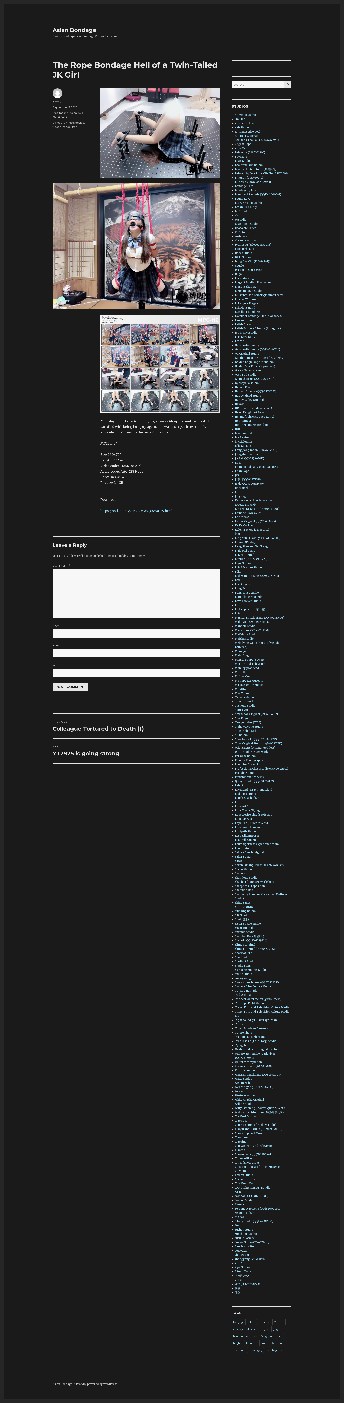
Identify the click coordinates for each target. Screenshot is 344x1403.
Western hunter (245, 1095)
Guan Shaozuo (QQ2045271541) (254, 379)
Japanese (252, 1343)
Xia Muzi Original (246, 1116)
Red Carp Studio (245, 793)
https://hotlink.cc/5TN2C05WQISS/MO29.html (136, 511)
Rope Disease (244, 819)
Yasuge (239, 1204)
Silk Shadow (243, 915)
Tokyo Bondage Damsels (251, 1028)
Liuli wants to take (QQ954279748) (257, 576)
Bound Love (242, 198)
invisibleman (243, 441)
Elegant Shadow (245, 286)
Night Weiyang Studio (249, 726)
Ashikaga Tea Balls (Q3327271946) (257, 140)
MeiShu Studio (244, 638)
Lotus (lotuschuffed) (248, 597)
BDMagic (241, 156)
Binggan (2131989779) (249, 177)
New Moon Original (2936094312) (256, 714)
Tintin (239, 1024)
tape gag (256, 1350)
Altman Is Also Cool (247, 131)
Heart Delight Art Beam (250, 412)
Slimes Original (245, 944)
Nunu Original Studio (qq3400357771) (258, 743)
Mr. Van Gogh (243, 676)
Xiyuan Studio (244, 1175)
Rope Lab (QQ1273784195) (251, 823)
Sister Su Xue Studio (248, 923)
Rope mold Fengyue (248, 827)
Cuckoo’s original (246, 240)
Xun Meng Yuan (245, 1183)
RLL (237, 802)
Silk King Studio (245, 911)
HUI (237, 429)
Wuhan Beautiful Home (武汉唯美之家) (259, 1112)
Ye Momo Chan (244, 1213)
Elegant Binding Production (253, 282)
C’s (237, 215)
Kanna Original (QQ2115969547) (255, 521)
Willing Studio (244, 1104)
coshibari (241, 236)
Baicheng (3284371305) (250, 152)
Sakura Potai (243, 856)
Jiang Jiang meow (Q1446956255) (256, 450)
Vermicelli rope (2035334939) (253, 1066)
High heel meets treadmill (252, 425)
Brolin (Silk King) (246, 207)
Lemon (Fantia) (245, 542)
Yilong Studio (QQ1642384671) (254, 1221)
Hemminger (243, 420)
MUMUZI (241, 689)
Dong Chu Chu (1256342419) (252, 261)
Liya (238, 580)
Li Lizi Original (244, 555)
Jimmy (57, 101)
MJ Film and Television (250, 664)
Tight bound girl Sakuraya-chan (256, 1020)
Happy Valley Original (249, 400)
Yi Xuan (240, 1217)
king (238, 534)
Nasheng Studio (245, 705)
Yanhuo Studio (244, 1200)
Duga (238, 274)
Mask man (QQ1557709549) (252, 630)
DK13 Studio (243, 257)
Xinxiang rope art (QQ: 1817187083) (257, 1167)
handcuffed (70, 126)
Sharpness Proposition (250, 886)
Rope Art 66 (242, 806)
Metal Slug (242, 655)
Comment (62, 565)
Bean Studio (243, 161)
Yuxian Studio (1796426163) (252, 1242)
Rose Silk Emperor (247, 835)
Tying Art (241, 1045)
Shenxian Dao (244, 890)
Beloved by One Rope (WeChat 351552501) (261, 173)
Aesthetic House (245, 123)
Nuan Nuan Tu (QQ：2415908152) (256, 739)
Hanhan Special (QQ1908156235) (255, 391)
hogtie (237, 1343)
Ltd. (237, 605)
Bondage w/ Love (246, 190)
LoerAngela (242, 584)
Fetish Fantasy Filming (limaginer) (258, 328)
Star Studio (242, 957)
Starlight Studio (245, 961)
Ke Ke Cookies (244, 525)
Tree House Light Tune (250, 1037)
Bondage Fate (244, 186)
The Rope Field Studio (249, 1003)
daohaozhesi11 (244, 249)
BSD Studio (242, 211)
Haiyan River (243, 387)
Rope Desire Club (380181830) (254, 814)
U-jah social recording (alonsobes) (257, 1049)
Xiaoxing (241, 1141)
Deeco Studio (243, 253)
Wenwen (240, 1091)
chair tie (264, 1322)
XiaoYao (240, 1150)
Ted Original (243, 995)
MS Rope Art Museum (249, 680)
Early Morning (244, 278)
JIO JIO (239, 475)
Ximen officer (244, 1158)
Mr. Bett (240, 672)
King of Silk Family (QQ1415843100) (257, 538)
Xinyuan (240, 1171)
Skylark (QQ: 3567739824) (251, 940)
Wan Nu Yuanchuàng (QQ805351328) (258, 1074)
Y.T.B (238, 1192)
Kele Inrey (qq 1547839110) (252, 529)
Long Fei (240, 588)
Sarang (239, 861)
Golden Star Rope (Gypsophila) (255, 366)
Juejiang (240, 496)
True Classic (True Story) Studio (255, 1041)
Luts (238, 613)
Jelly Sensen (243, 446)
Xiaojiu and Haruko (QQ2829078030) (258, 1129)
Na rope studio (244, 697)
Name (57, 625)
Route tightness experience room (257, 844)
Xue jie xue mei (245, 1179)
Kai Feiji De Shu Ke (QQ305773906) (257, 509)
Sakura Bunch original (249, 852)
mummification (272, 1343)
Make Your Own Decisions (252, 622)
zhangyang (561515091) (250, 1259)
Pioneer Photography (249, 760)
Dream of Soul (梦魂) (248, 270)
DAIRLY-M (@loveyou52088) (253, 244)
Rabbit (239, 785)
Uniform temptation (248, 1062)
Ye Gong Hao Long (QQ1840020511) (257, 1208)
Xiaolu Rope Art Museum (251, 1133)
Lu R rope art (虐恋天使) (250, 609)
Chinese (69, 122)
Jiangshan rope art (247, 454)
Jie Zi (238, 462)
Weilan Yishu (243, 1083)
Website (59, 665)
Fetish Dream (244, 324)
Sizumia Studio (244, 932)
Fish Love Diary (245, 337)
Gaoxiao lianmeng (247, 345)
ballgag (57, 122)
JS (236, 492)
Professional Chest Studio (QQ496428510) (261, 768)
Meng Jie (241, 651)
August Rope (243, 144)
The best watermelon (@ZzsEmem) (258, 999)
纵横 (237, 1288)
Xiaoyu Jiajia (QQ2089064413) (254, 1154)
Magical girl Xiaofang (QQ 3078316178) (259, 617)
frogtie (57, 126)
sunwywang (243, 978)
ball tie (251, 1322)
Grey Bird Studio (245, 374)
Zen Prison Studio (246, 1246)
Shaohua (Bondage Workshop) (254, 882)
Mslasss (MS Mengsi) (249, 685)
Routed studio (244, 848)
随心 (237, 1292)
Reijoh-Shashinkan (247, 798)
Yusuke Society (244, 1238)
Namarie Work (244, 701)
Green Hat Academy (248, 370)
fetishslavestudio (246, 332)
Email (57, 645)
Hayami (240, 404)
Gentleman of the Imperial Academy (259, 358)
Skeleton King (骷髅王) (249, 936)
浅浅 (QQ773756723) (247, 1284)
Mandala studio (245, 626)
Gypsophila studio (247, 383)
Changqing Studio (246, 224)
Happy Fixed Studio (248, 395)
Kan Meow (242, 517)
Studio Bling (243, 965)
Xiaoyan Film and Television (254, 1146)
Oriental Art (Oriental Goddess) (255, 747)
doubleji (240, 265)
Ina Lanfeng (243, 437)
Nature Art (241, 710)
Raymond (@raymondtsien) (253, 789)
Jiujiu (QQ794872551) (248, 479)
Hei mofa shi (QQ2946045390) (254, 416)
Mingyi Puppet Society (250, 659)
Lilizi (238, 571)
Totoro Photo (243, 1032)
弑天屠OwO (242, 1275)
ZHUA (238, 1263)
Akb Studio (242, 127)
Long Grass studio (247, 592)
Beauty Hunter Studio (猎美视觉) (255, 169)
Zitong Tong (243, 1271)
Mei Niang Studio (246, 634)
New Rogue (242, 718)
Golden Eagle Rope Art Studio (254, 362)
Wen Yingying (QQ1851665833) (254, 1087)
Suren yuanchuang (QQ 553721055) (257, 982)
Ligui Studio (243, 563)
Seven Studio (243, 869)
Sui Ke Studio (243, 974)
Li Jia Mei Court (245, 550)
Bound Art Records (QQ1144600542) (258, 194)
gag (275, 1329)
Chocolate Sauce (245, 228)
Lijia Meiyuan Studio (248, 567)
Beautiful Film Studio (249, 165)
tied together (275, 1350)
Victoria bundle (245, 1070)
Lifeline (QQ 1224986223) (251, 559)
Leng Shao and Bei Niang (251, 546)
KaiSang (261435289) (248, 513)
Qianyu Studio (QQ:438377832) (254, 781)
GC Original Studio (247, 353)
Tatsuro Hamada (246, 990)
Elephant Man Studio (248, 291)
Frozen (239, 341)
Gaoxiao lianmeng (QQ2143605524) (257, 349)
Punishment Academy (249, 777)
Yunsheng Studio (246, 1234)
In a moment (243, 433)
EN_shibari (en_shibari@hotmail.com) (259, 295)
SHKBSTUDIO (244, 907)
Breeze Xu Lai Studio (248, 203)
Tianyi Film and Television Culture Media (262, 1007)
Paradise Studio (245, 756)
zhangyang (242, 1255)
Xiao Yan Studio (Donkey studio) (255, 1125)
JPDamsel (241, 488)
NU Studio (241, 735)
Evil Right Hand (245, 307)
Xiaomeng (242, 1137)
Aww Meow (242, 148)
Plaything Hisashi (246, 764)
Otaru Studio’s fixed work (251, 752)
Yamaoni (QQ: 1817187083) (251, 1196)
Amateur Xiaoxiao (246, 136)
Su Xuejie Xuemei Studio (251, 970)
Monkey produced (247, 668)
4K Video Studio (245, 115)
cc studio (240, 219)
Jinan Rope (242, 471)
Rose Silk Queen (245, 840)
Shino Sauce (243, 902)
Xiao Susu (241, 1120)
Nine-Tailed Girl (245, 731)
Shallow (240, 873)
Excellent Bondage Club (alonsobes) (258, 316)
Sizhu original (244, 928)
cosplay (238, 1329)
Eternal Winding (246, 299)
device (79, 122)
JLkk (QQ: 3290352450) (249, 483)
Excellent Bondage (247, 312)
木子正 (239, 1280)
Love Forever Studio (248, 601)
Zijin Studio (242, 1267)
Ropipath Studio (245, 831)
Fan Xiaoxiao (243, 320)
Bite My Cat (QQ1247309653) (253, 182)
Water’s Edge (243, 1078)
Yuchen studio (244, 1229)
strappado (239, 1350)
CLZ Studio (242, 232)
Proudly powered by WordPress (96, 1384)
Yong (238, 1225)
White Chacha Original (249, 1099)
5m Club (240, 119)
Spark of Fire (243, 953)
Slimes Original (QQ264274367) (255, 949)
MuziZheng (242, 693)
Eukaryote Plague (246, 303)
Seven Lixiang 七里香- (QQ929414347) (259, 865)
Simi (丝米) (242, 919)
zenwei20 (241, 1250)
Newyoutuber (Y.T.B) (248, 722)
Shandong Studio (246, 877)
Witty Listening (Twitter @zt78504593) (260, 1108)
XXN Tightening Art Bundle (252, 1187)
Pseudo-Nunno (244, 773)
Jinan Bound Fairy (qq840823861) (256, 467)
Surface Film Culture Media (253, 986)
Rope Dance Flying (247, 810)
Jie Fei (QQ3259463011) (249, 458)
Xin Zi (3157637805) (247, 1162)
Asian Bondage (74, 30)
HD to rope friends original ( (253, 408)
